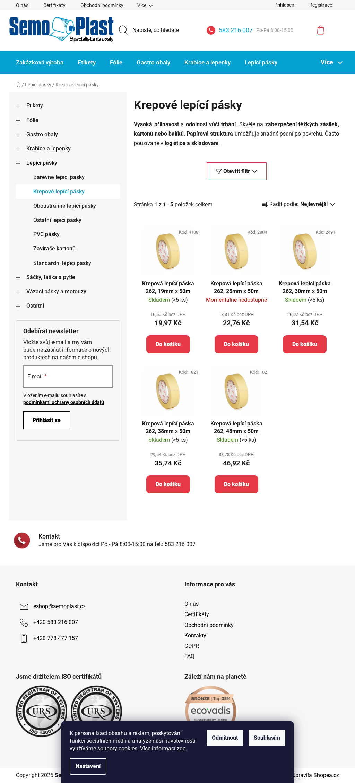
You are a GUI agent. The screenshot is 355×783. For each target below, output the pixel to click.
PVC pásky (46, 234)
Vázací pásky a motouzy (56, 291)
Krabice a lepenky (48, 148)
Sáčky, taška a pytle (50, 277)
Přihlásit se (47, 420)
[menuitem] (39, 62)
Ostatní (35, 305)
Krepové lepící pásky (59, 191)
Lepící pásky (41, 163)
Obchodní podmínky (101, 5)
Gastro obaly (42, 134)
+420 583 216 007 (55, 622)
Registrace (320, 5)
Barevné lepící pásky (59, 177)
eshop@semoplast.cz (59, 606)
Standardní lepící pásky (62, 263)
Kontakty (195, 635)
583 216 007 (256, 30)
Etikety (34, 105)
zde (181, 748)
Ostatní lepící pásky (57, 220)
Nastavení (88, 766)
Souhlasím (267, 737)
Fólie (32, 120)
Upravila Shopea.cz (315, 775)
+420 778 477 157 (55, 638)
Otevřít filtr (236, 171)
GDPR (191, 646)
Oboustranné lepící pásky (64, 206)
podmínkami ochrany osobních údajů (63, 402)
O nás (22, 5)
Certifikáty (54, 5)
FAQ (189, 656)
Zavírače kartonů (54, 248)
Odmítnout (225, 737)
